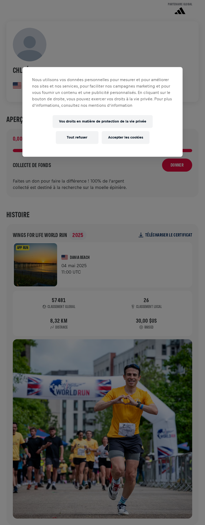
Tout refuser (77, 138)
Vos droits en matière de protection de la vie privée (102, 122)
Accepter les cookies (125, 138)
